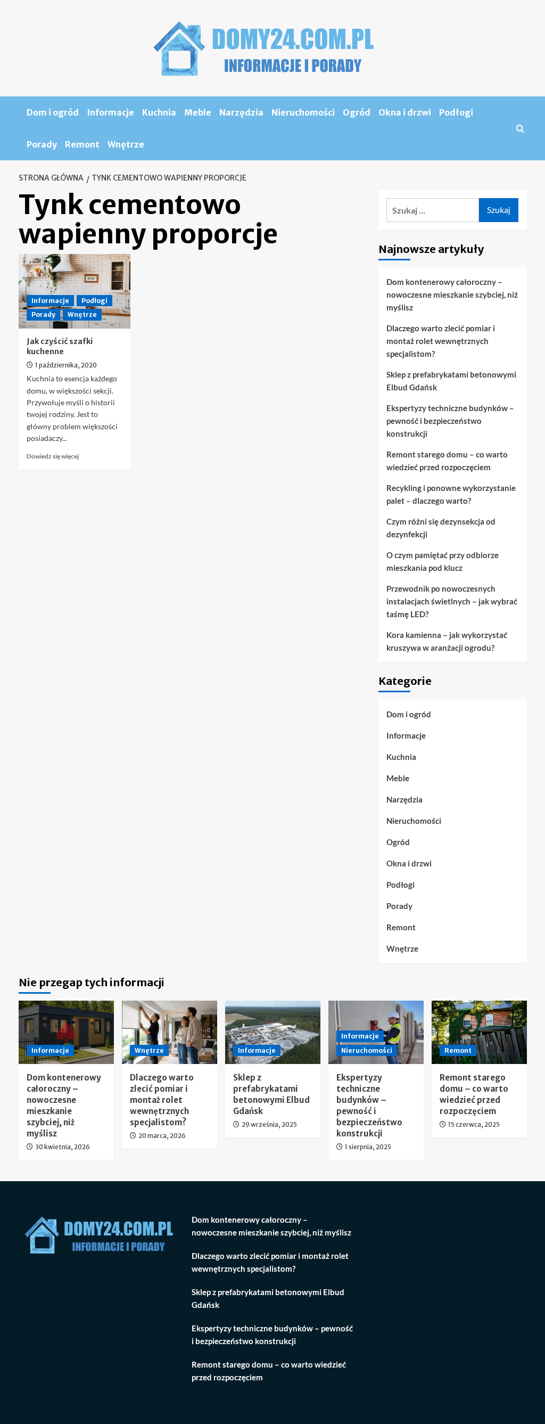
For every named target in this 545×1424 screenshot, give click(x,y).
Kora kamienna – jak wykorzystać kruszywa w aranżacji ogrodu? (446, 641)
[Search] (520, 128)
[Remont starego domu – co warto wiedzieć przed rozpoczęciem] (479, 1032)
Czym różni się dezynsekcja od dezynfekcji (441, 528)
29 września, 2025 (269, 1124)
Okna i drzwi (404, 112)
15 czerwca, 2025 (474, 1124)
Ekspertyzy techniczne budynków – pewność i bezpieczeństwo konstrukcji (450, 420)
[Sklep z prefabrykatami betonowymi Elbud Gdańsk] (272, 1032)
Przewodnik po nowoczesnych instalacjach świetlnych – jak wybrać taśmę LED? (451, 601)
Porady (42, 144)
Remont (82, 144)
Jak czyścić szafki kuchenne (60, 347)
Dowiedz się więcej (53, 456)
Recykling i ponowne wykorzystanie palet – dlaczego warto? (451, 494)
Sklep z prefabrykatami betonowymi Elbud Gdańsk (451, 381)
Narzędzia (241, 112)
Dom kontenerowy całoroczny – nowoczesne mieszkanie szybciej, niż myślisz (452, 294)
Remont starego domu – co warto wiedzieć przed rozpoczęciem (447, 460)
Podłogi (456, 112)
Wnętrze (126, 144)
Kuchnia (159, 112)
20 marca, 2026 (162, 1136)
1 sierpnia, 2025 (368, 1147)
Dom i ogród (53, 112)
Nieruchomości (303, 112)
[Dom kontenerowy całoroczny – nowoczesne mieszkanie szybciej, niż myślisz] (66, 1032)
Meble (197, 112)
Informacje (110, 112)
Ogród (356, 112)
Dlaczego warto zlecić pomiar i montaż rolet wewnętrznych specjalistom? (440, 340)
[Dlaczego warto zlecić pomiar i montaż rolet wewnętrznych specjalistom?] (169, 1032)
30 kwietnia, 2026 (62, 1147)
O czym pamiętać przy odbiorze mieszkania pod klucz (442, 561)
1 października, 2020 (66, 365)
